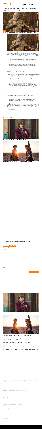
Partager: (34, 113)
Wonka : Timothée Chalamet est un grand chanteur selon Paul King (15, 139)
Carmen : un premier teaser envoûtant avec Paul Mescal (11, 394)
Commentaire (5, 249)
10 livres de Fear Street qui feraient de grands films (10, 397)
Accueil (24, 1)
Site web (4, 267)
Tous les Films (30, 1)
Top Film (24, 4)
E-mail (4, 263)
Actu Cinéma (30, 4)
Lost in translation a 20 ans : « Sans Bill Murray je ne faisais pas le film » (16, 241)
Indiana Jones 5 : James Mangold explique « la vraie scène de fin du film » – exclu (14, 390)
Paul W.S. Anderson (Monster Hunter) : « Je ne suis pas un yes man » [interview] (17, 161)
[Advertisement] (21, 283)
